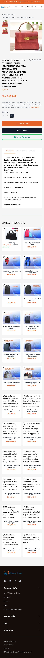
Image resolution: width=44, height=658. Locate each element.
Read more (35, 107)
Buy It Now (22, 130)
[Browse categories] (16, 7)
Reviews (32, 151)
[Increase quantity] (12, 116)
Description (10, 151)
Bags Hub (10, 15)
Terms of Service (10, 641)
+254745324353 (38, 2)
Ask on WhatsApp (23, 137)
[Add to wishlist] (3, 228)
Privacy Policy (8, 645)
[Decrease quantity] (4, 116)
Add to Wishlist (37, 60)
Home (4, 15)
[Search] (22, 7)
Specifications (21, 151)
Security (7, 648)
